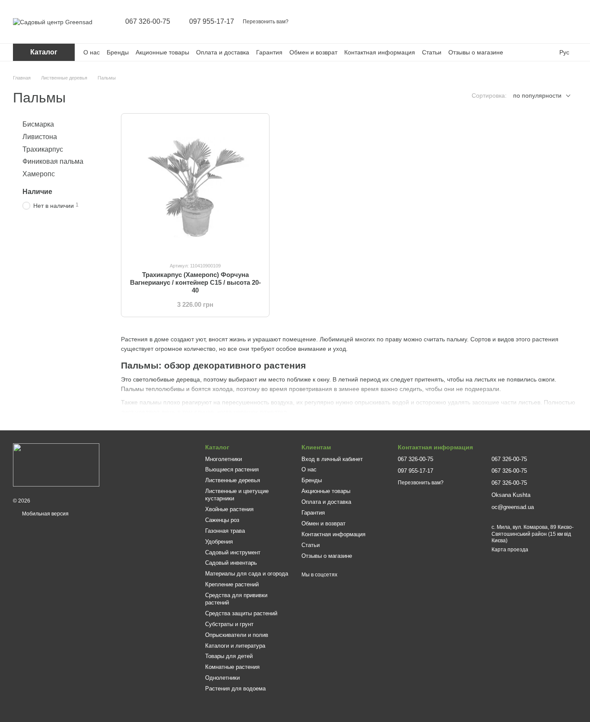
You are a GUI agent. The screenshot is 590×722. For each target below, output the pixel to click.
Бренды (118, 52)
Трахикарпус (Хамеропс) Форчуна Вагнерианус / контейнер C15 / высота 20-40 (195, 282)
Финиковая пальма (52, 161)
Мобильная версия (45, 514)
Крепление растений (232, 584)
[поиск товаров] (503, 22)
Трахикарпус (42, 149)
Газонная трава (225, 531)
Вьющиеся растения (232, 469)
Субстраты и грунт (229, 624)
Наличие (37, 191)
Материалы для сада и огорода (246, 573)
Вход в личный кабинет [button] (332, 459)
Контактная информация (379, 52)
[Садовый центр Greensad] (56, 465)
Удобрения (219, 541)
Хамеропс (38, 174)
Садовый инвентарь (231, 563)
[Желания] (548, 22)
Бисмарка (38, 124)
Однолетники (222, 677)
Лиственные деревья (232, 480)
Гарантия (269, 52)
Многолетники (223, 459)
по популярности (537, 95)
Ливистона (39, 136)
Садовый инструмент (232, 552)
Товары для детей (229, 656)
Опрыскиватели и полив (236, 635)
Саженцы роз (222, 520)
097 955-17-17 (211, 21)
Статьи (431, 52)
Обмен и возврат (313, 52)
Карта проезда (510, 550)
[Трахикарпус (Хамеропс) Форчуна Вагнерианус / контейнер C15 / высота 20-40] (195, 187)
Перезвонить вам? (266, 22)
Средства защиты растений (241, 613)
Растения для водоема (235, 688)
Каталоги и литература (235, 645)
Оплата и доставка (222, 52)
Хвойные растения (229, 509)
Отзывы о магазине (475, 52)
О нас (91, 52)
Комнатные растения (232, 667)
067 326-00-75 (147, 21)
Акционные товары (162, 52)
